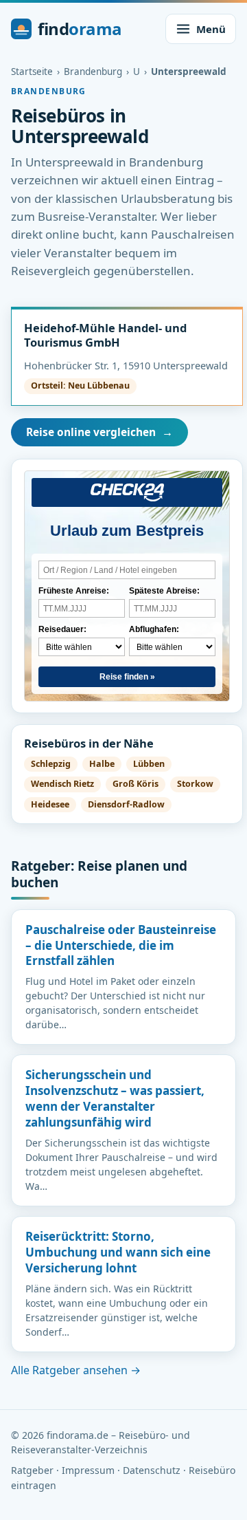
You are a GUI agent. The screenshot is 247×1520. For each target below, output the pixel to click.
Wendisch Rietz (62, 784)
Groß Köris (135, 784)
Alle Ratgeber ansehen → (76, 1370)
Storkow (195, 784)
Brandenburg (93, 71)
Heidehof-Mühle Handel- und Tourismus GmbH (105, 335)
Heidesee (50, 804)
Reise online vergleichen (99, 431)
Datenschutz (151, 1470)
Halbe (102, 764)
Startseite (32, 71)
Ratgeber (32, 1470)
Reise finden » (127, 677)
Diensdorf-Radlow (126, 804)
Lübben (149, 764)
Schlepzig (51, 764)
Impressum (88, 1470)
